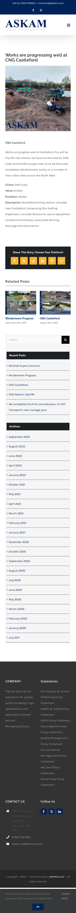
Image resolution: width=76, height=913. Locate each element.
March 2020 (16, 609)
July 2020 (15, 580)
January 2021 (17, 532)
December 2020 (19, 542)
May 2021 (15, 494)
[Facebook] (44, 812)
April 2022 (15, 465)
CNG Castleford (50, 318)
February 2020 (18, 618)
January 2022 (17, 475)
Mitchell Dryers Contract (24, 365)
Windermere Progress (19, 318)
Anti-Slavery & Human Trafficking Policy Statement (55, 697)
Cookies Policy (66, 896)
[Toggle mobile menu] (69, 25)
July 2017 (14, 637)
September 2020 (19, 561)
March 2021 (16, 513)
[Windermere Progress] (20, 303)
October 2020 (17, 551)
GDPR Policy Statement (55, 720)
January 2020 (17, 628)
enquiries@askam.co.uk (50, 3)
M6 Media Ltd (57, 876)
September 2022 (19, 436)
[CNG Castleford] (55, 303)
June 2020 (15, 590)
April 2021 (15, 503)
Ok (38, 907)
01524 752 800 (21, 837)
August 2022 (17, 446)
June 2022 (15, 456)
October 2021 (17, 484)
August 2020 (17, 570)
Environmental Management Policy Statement (53, 755)
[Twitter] (52, 812)
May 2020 (15, 599)
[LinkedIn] (60, 812)
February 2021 (17, 523)
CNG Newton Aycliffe (21, 394)
